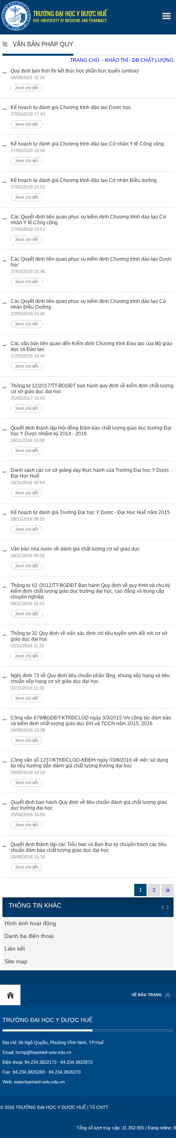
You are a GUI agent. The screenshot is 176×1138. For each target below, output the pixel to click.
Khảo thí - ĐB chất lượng (139, 60)
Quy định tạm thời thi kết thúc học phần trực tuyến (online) (75, 79)
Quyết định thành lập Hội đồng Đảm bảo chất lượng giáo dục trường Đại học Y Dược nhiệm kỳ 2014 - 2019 (91, 439)
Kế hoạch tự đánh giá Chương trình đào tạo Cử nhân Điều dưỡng (84, 189)
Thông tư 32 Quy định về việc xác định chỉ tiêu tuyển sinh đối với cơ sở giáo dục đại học (89, 644)
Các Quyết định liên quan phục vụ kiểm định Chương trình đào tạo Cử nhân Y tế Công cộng (88, 228)
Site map (16, 961)
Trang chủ (84, 60)
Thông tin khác (35, 905)
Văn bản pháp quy (43, 44)
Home (10, 995)
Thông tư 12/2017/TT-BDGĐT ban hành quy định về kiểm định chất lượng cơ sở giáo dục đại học (92, 397)
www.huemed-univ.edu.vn (39, 1081)
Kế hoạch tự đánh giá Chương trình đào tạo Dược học (71, 116)
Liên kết (15, 948)
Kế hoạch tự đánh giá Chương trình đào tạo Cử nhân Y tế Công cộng (87, 152)
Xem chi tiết (26, 87)
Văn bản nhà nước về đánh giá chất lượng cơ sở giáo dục (75, 557)
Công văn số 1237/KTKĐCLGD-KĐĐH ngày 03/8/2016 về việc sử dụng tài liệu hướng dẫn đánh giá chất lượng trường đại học (89, 771)
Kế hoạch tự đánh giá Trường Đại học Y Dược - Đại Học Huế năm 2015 (90, 521)
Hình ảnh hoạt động (30, 923)
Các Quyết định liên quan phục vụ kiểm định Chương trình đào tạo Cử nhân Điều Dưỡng (88, 312)
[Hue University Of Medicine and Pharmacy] (54, 16)
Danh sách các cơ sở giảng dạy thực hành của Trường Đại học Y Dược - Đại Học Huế (91, 481)
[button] (165, 13)
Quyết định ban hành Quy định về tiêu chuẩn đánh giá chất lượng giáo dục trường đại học (89, 813)
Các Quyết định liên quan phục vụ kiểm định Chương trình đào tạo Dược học (91, 270)
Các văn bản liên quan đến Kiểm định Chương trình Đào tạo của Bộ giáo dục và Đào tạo (91, 355)
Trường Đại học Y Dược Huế (47, 1020)
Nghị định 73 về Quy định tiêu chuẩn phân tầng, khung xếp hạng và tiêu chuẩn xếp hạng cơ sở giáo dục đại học (90, 687)
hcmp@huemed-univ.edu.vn (43, 1052)
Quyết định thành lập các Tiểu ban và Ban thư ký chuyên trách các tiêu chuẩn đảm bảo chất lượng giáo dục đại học (89, 855)
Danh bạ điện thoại (29, 936)
